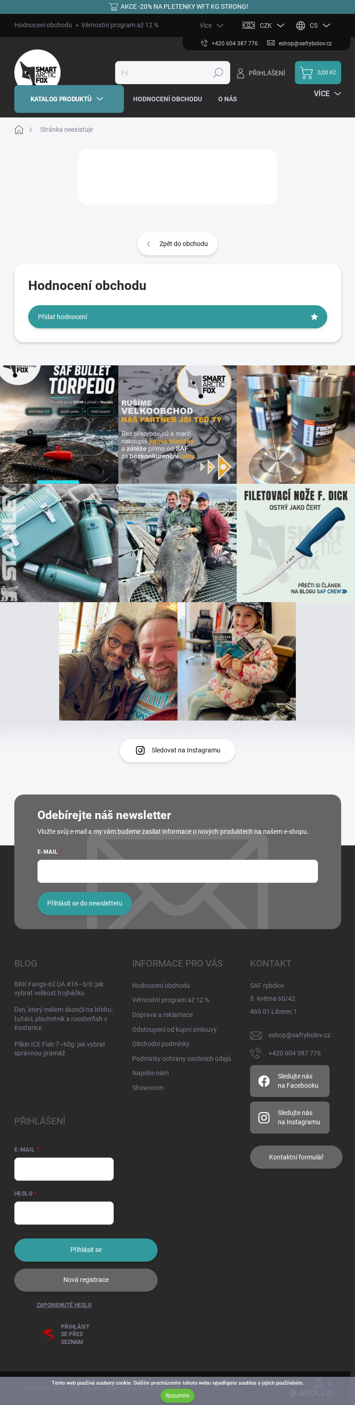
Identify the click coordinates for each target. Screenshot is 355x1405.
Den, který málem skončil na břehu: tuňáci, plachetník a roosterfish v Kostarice (63, 1018)
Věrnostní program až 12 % (120, 25)
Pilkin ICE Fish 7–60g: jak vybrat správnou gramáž (59, 1049)
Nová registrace (86, 1279)
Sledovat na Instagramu (186, 750)
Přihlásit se (86, 1249)
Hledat (217, 72)
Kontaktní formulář (296, 1157)
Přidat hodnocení (62, 316)
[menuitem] (69, 99)
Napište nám (150, 1073)
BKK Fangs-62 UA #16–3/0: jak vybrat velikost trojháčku (59, 988)
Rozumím (177, 1396)
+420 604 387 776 (295, 1053)
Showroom (148, 1087)
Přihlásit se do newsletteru (84, 903)
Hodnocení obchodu (43, 25)
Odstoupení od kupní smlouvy (174, 1029)
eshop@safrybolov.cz (300, 1035)
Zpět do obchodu (183, 243)
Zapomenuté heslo (64, 1305)
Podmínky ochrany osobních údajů (181, 1058)
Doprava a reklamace (162, 1014)
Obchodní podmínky (161, 1044)
